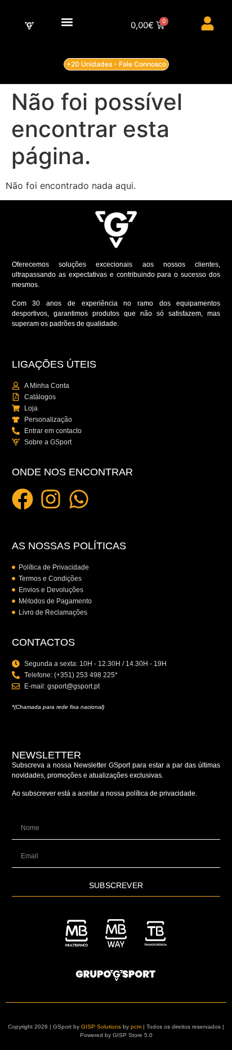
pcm (136, 1026)
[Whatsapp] (79, 499)
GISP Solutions (101, 1026)
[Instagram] (50, 499)
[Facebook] (22, 499)
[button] (66, 22)
